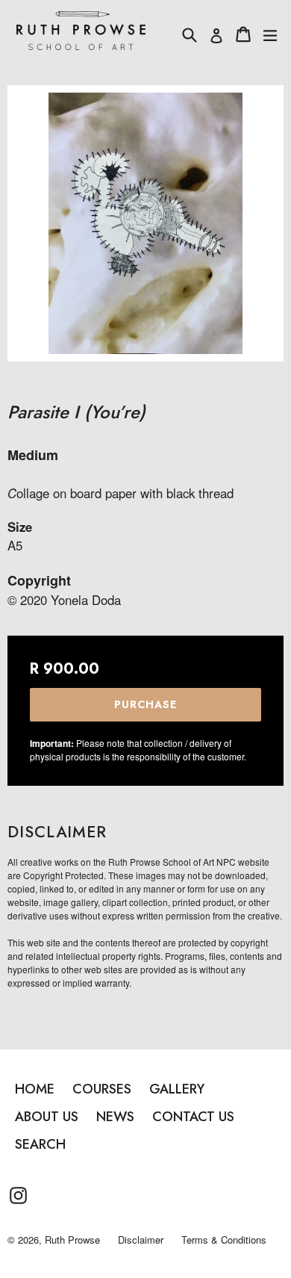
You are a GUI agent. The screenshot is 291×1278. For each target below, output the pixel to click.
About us (46, 1116)
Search (40, 1144)
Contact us (193, 1116)
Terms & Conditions (223, 1239)
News (115, 1116)
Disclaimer (140, 1239)
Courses (101, 1089)
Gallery (176, 1089)
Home (34, 1089)
